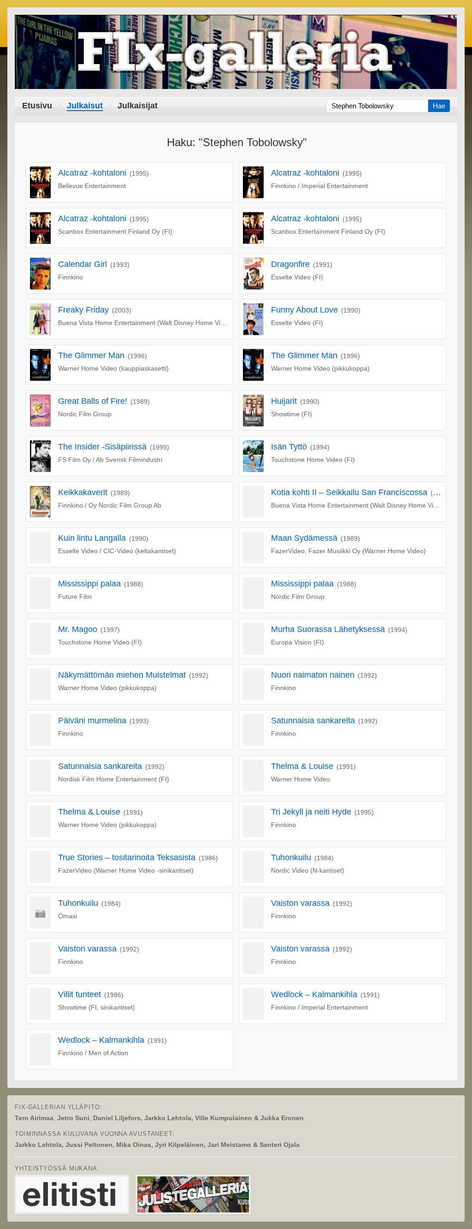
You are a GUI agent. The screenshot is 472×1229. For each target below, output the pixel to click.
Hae (439, 106)
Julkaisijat (138, 105)
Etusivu (37, 105)
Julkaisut (85, 105)
